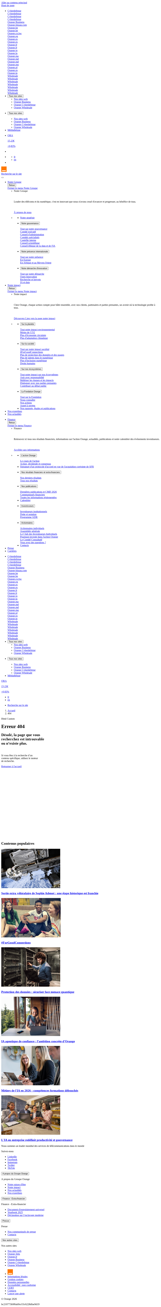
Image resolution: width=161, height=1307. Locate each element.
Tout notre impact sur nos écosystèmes (39, 374)
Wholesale (13, 76)
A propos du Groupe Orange (15, 1173)
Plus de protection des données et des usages (42, 355)
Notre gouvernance (30, 223)
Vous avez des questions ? (33, 542)
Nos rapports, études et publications (37, 408)
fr (14, 156)
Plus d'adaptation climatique (34, 338)
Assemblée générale (30, 531)
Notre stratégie (27, 217)
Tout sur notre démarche (32, 274)
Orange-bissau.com (17, 25)
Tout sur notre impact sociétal (34, 349)
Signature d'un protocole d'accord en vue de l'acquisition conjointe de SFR (57, 466)
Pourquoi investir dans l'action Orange (39, 536)
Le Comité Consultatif (31, 539)
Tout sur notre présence (31, 257)
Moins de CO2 (27, 332)
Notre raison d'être (17, 1184)
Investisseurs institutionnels (33, 511)
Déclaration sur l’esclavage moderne (26, 1215)
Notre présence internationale (34, 251)
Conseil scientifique (30, 243)
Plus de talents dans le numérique (36, 357)
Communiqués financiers (32, 494)
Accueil (11, 710)
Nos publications (28, 486)
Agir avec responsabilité (32, 377)
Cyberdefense (14, 10)
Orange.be (13, 27)
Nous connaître (27, 400)
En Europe (25, 260)
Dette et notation (28, 514)
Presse (11, 548)
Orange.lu (12, 53)
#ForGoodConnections (31, 352)
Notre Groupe (14, 182)
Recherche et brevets (30, 279)
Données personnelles (18, 1282)
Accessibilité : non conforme (22, 1285)
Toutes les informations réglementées (38, 497)
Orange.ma (13, 56)
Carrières (12, 551)
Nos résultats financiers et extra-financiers (40, 472)
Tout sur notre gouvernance (33, 229)
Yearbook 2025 (15, 1212)
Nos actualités (14, 414)
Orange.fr (12, 44)
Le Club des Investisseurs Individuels (38, 534)
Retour (12, 185)
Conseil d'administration (32, 234)
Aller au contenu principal (14, 2)
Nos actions (26, 402)
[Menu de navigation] (2, 177)
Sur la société (27, 344)
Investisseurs (27, 506)
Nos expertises (15, 411)
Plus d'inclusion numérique (33, 360)
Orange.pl (12, 67)
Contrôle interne (28, 240)
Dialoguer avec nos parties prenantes (38, 383)
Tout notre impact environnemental (37, 329)
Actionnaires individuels (32, 528)
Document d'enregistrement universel (26, 1209)
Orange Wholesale (23, 107)
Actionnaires (27, 523)
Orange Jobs (14, 1254)
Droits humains (27, 363)
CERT (11, 1288)
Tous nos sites (15, 96)
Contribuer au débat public (33, 386)
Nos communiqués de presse (22, 1231)
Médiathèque (14, 130)
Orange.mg (13, 64)
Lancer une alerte (16, 1293)
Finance (11, 419)
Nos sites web (21, 99)
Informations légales (18, 1276)
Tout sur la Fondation (30, 397)
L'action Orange (28, 455)
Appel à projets (27, 405)
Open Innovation (28, 276)
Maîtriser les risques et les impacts (37, 380)
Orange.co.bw (15, 33)
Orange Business (16, 22)
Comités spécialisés (29, 237)
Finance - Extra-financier (14, 1198)
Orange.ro (13, 70)
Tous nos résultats (29, 480)
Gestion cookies (15, 1279)
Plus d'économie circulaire (33, 335)
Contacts (24, 545)
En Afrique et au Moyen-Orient (35, 262)
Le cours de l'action (29, 461)
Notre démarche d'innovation (34, 268)
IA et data (25, 282)
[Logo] (4, 171)
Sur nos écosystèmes (31, 369)
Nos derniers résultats (30, 477)
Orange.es (13, 39)
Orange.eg (13, 36)
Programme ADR (29, 517)
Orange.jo (12, 50)
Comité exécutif (28, 231)
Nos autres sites (10, 1240)
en (15, 159)
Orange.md (13, 59)
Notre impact (14, 285)
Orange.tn (12, 73)
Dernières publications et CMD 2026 (38, 491)
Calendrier (25, 500)
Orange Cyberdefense (25, 104)
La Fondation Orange (30, 391)
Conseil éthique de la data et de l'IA (37, 246)
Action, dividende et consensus (35, 463)
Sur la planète (27, 324)
